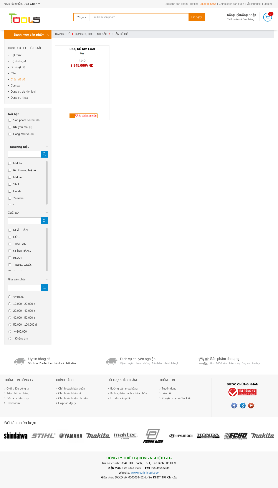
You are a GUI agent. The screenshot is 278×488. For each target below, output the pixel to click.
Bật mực (16, 55)
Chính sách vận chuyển (73, 398)
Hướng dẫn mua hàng (123, 388)
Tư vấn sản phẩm (121, 398)
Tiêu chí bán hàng (18, 393)
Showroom (13, 403)
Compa (15, 85)
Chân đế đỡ (18, 79)
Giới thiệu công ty (18, 388)
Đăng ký (233, 15)
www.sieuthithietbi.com (145, 472)
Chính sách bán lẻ (69, 393)
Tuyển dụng (169, 388)
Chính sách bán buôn (231, 3)
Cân (13, 73)
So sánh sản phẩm (176, 3)
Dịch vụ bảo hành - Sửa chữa (128, 393)
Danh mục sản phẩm (28, 34)
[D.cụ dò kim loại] (82, 53)
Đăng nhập (248, 15)
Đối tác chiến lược (18, 398)
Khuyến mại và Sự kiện (176, 398)
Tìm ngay (196, 17)
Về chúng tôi (254, 3)
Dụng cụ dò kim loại (23, 91)
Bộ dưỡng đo (19, 61)
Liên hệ (268, 3)
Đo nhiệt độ (18, 67)
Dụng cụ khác (19, 97)
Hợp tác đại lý (67, 403)
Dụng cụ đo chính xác (25, 48)
